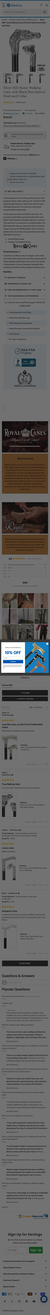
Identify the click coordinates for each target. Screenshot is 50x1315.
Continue (13, 661)
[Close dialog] (47, 644)
